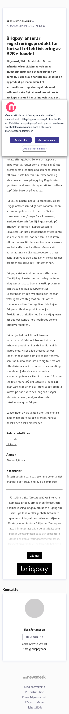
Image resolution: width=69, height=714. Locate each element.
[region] (34, 128)
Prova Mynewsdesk (34, 697)
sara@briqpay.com (34, 649)
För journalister (34, 702)
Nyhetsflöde (35, 707)
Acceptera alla (47, 140)
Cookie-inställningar (34, 148)
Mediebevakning (34, 686)
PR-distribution (34, 692)
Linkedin (11, 444)
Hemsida (11, 439)
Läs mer (34, 555)
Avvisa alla (20, 140)
